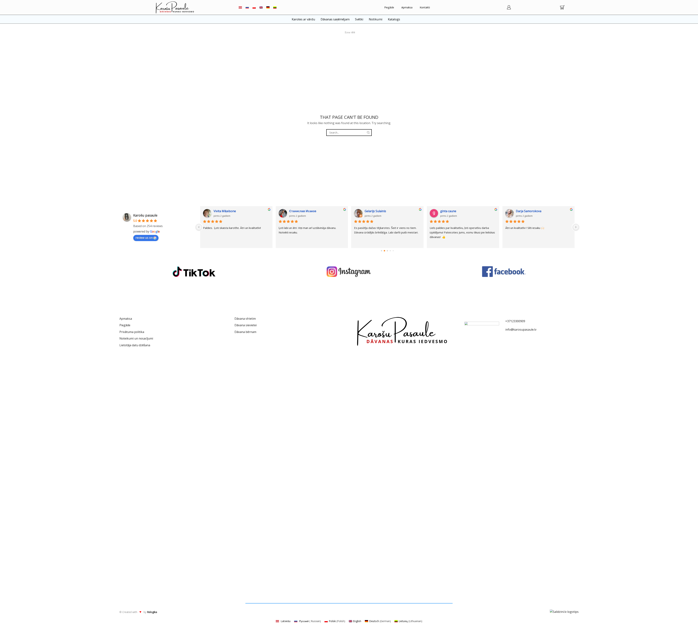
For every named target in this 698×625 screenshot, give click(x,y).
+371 (508, 321)
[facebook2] (504, 271)
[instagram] (349, 271)
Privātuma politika (131, 332)
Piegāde (389, 7)
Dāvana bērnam (245, 332)
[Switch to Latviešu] (240, 7)
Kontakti (425, 7)
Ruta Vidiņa (523, 211)
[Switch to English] (261, 7)
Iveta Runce (297, 211)
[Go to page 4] (393, 250)
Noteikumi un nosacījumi (136, 338)
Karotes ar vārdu (303, 19)
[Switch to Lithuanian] (274, 7)
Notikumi (375, 19)
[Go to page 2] (387, 250)
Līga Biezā (447, 211)
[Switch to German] (267, 7)
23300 (516, 321)
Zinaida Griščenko (225, 211)
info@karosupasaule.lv (520, 330)
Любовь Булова (376, 211)
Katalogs (394, 19)
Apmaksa (406, 7)
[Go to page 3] (390, 250)
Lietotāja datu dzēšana (134, 345)
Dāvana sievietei (245, 325)
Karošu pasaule (145, 215)
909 (522, 321)
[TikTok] (194, 271)
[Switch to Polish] (254, 7)
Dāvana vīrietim (245, 319)
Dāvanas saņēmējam (335, 19)
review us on (144, 238)
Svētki (359, 19)
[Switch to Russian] (247, 7)
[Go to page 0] (381, 250)
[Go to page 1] (384, 250)
